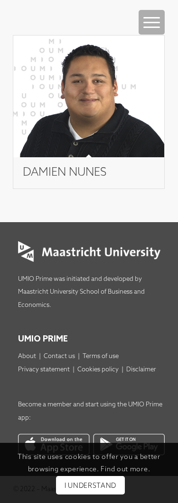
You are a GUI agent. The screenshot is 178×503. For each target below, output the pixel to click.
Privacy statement (44, 369)
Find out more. (125, 470)
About (27, 356)
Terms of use (101, 356)
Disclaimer (141, 369)
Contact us (59, 356)
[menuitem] (152, 12)
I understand (90, 486)
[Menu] (152, 22)
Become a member (45, 404)
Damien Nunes (64, 173)
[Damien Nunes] (88, 96)
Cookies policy (98, 369)
